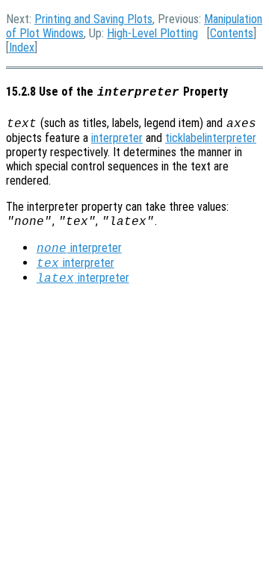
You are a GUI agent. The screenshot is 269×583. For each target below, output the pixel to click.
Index (21, 47)
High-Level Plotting (152, 33)
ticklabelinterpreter (210, 138)
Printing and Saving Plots (93, 19)
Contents (231, 33)
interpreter (117, 138)
